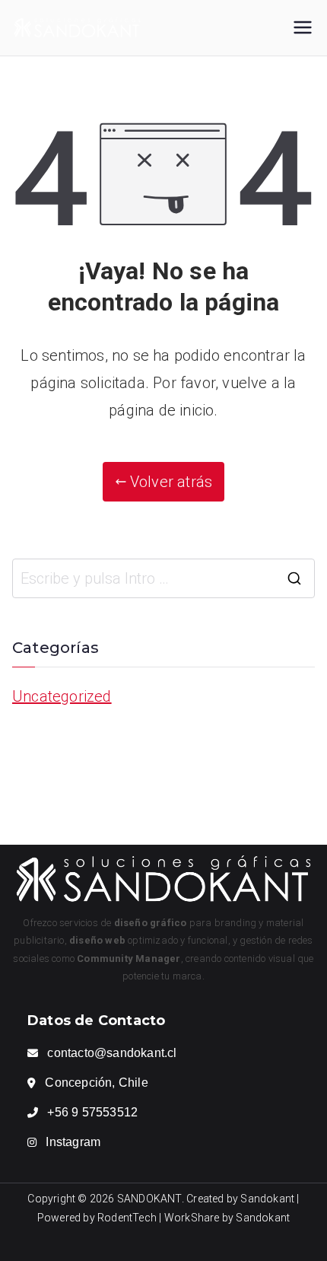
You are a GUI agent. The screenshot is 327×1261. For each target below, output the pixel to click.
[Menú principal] (302, 27)
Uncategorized (62, 696)
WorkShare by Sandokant (227, 1218)
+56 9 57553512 (92, 1112)
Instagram (73, 1141)
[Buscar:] (163, 578)
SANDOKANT (149, 1199)
